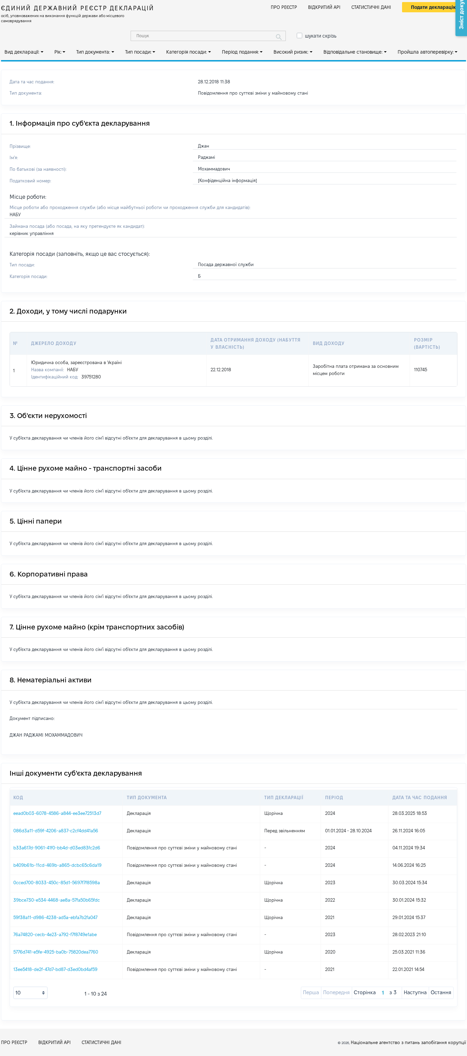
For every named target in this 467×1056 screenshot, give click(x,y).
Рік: (58, 52)
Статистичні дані (371, 7)
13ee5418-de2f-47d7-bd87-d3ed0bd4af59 (55, 969)
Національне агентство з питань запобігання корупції (408, 1042)
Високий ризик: (290, 52)
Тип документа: (93, 52)
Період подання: (240, 52)
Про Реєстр (284, 7)
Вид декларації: (21, 52)
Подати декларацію (434, 7)
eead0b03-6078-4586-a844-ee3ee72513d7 (57, 813)
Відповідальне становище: (353, 52)
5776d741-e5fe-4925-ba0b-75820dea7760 (55, 951)
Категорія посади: (186, 52)
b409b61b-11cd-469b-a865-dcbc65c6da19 (57, 865)
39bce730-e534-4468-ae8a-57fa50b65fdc (56, 900)
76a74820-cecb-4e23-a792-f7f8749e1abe (55, 934)
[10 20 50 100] (30, 993)
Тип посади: (138, 52)
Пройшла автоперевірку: (426, 52)
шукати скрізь (320, 36)
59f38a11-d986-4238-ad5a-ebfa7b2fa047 (55, 917)
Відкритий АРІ (324, 7)
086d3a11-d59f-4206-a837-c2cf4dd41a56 (55, 830)
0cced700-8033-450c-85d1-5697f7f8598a (56, 882)
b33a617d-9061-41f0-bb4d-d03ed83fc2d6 (56, 847)
